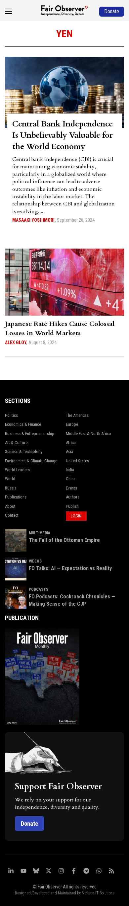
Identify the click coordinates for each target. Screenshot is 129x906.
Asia (69, 451)
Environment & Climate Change (31, 460)
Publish (72, 506)
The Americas (77, 415)
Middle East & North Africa (88, 433)
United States (77, 460)
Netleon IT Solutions (98, 893)
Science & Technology (23, 451)
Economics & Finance (23, 424)
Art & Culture (16, 442)
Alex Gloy (15, 342)
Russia (11, 488)
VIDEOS (35, 561)
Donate (29, 823)
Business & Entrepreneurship (29, 433)
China (70, 478)
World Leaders (17, 469)
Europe (72, 424)
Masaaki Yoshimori (33, 220)
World (10, 478)
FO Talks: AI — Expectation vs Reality (70, 568)
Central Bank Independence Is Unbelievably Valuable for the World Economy (62, 135)
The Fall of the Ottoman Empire (64, 540)
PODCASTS (38, 589)
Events (71, 488)
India (70, 469)
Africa (71, 442)
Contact (12, 515)
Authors (72, 496)
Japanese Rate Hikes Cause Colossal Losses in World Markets (59, 328)
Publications (15, 496)
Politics (11, 415)
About (10, 506)
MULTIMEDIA (39, 533)
